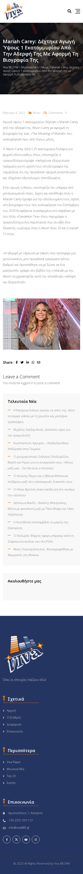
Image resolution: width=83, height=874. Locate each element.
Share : (8, 362)
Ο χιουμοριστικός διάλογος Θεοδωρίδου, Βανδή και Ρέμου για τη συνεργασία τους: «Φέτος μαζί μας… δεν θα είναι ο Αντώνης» (40, 462)
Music (36, 113)
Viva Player (14, 762)
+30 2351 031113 (21, 820)
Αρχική (11, 710)
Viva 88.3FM (62, 863)
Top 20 (11, 776)
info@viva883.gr (19, 827)
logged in (27, 383)
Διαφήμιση (14, 724)
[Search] (69, 11)
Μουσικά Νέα (15, 769)
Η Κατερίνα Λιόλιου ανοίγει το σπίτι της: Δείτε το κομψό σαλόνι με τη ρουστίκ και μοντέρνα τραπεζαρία (41, 416)
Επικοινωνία (15, 731)
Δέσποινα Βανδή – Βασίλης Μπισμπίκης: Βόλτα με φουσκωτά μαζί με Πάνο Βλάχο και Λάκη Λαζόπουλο (41, 508)
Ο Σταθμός (14, 717)
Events (11, 783)
